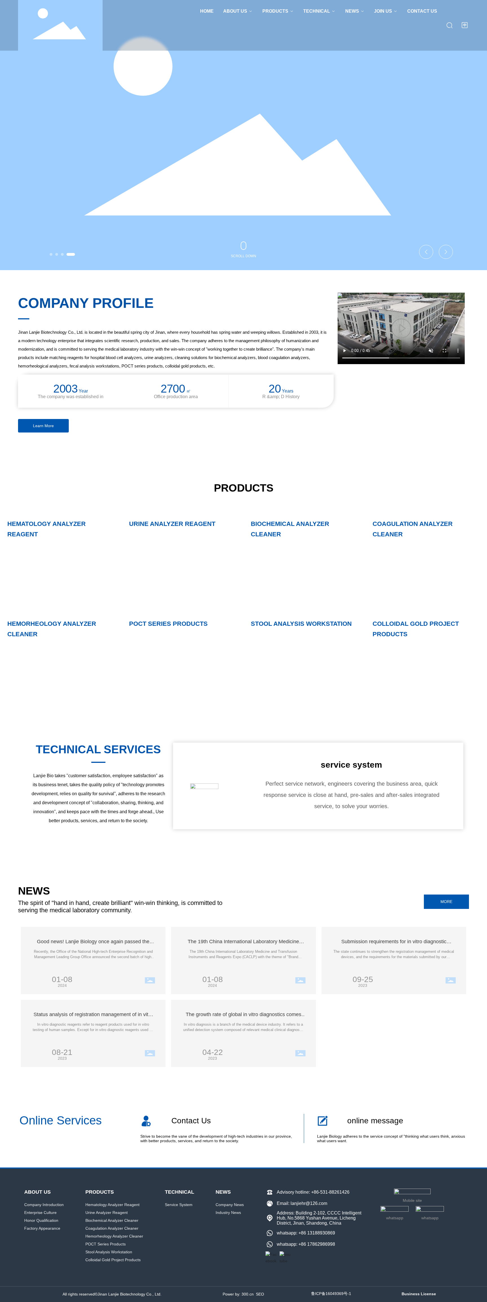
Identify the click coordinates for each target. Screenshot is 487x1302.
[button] (51, 254)
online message (375, 1120)
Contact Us (191, 1120)
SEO (260, 1294)
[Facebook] (271, 1257)
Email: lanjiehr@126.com (302, 1203)
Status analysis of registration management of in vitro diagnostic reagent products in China (93, 1017)
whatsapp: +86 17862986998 (306, 1244)
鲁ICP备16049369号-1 (331, 1293)
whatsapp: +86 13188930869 (306, 1233)
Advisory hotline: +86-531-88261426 (313, 1192)
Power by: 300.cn (238, 1294)
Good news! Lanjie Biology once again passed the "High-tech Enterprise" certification (93, 944)
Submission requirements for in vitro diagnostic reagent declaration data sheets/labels (393, 944)
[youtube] (285, 1257)
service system (351, 764)
